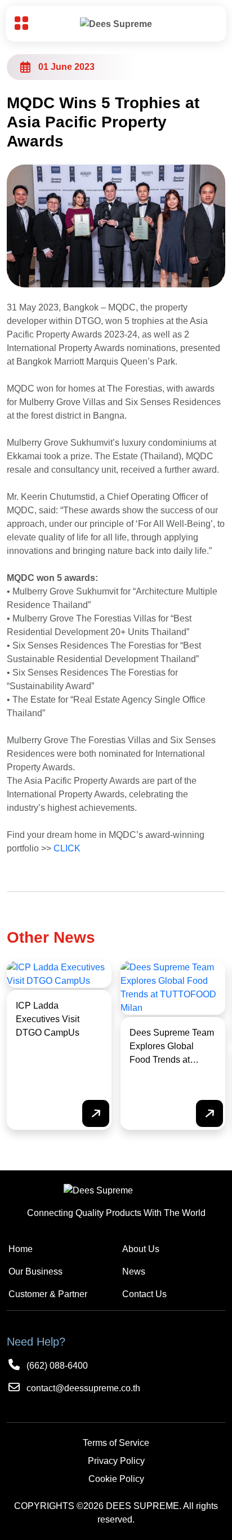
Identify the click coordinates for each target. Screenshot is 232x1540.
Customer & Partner (47, 1294)
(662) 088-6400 (56, 1365)
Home (20, 1249)
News (133, 1271)
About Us (140, 1249)
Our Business (35, 1271)
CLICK (67, 848)
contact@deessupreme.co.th (82, 1388)
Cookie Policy (116, 1479)
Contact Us (144, 1294)
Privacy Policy (116, 1461)
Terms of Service (116, 1443)
